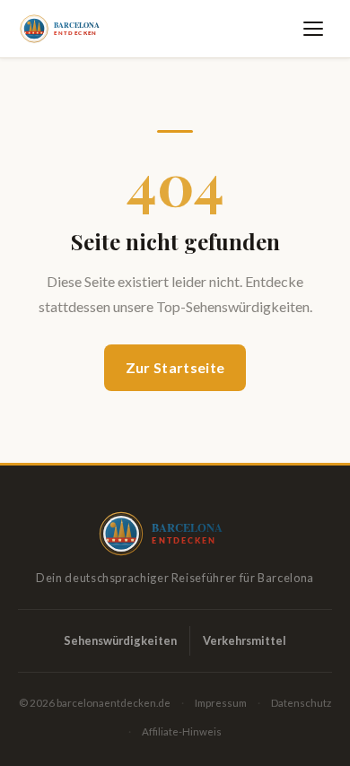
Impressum (221, 703)
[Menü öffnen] (316, 29)
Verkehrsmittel (244, 640)
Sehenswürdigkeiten (120, 640)
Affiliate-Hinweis (182, 731)
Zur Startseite (175, 367)
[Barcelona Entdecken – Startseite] (68, 29)
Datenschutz (301, 703)
